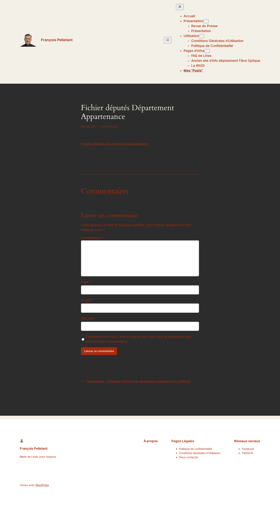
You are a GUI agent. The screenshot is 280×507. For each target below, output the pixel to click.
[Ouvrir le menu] (167, 40)
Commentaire (92, 238)
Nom (86, 282)
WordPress (42, 485)
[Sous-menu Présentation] (206, 21)
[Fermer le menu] (180, 7)
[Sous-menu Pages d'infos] (207, 51)
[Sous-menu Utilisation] (201, 36)
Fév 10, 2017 (89, 126)
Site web (87, 318)
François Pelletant (57, 40)
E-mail (87, 300)
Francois (112, 126)
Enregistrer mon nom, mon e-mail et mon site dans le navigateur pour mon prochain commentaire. (139, 339)
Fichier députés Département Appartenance (114, 144)
